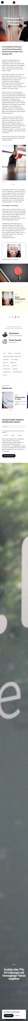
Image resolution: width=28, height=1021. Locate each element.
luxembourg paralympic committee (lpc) (12, 356)
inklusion (10, 353)
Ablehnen (17, 1015)
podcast (5, 375)
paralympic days (6, 371)
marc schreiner (14, 359)
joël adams (14, 365)
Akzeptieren (9, 1015)
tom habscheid (6, 368)
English (12, 435)
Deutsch (6, 435)
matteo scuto (6, 365)
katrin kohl (5, 362)
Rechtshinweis (5, 451)
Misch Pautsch (10, 27)
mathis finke (6, 359)
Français (20, 435)
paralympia (15, 368)
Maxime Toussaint (18, 27)
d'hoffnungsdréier (17, 371)
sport (4, 353)
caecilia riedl (17, 353)
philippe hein (13, 362)
